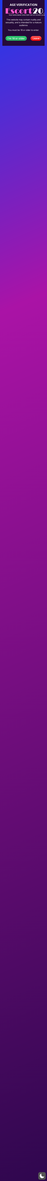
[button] (42, 1176)
